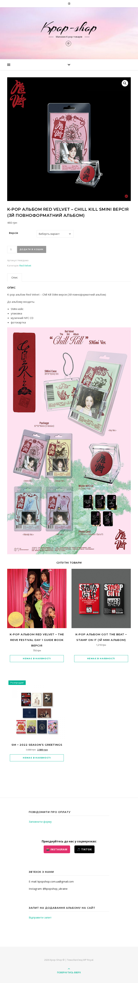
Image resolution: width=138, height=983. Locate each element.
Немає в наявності (37, 658)
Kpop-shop (69, 27)
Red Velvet (25, 265)
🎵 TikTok (84, 849)
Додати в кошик (32, 249)
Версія (13, 233)
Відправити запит (40, 917)
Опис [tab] (14, 277)
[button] (125, 83)
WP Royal (88, 959)
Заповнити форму (40, 821)
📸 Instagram (56, 849)
